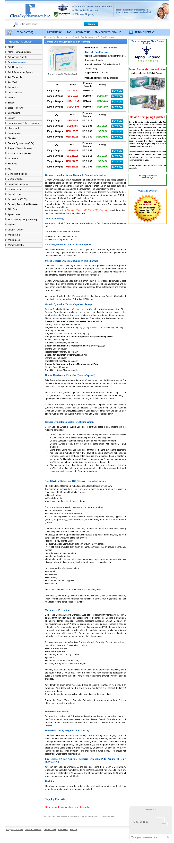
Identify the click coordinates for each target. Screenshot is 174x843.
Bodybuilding (14, 113)
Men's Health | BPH (17, 174)
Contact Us (63, 830)
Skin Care (12, 209)
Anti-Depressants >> (62, 37)
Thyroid (11, 224)
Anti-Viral (12, 82)
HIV (9, 168)
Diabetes (12, 138)
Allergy (11, 47)
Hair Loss (12, 163)
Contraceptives (15, 133)
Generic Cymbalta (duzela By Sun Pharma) (93, 37)
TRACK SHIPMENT (144, 32)
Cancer (11, 118)
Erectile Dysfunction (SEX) (21, 143)
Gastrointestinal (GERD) (19, 153)
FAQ (69, 32)
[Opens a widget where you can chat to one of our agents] (151, 823)
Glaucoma (13, 158)
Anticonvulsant (15, 92)
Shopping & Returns (14, 830)
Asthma (11, 97)
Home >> (48, 37)
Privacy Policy (50, 830)
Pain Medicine (15, 194)
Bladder (11, 102)
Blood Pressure (15, 108)
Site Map (73, 830)
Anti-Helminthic (15, 67)
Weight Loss (14, 240)
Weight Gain (14, 235)
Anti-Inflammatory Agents (20, 72)
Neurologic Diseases (18, 184)
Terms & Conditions (33, 830)
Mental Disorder (15, 179)
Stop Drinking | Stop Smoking (22, 219)
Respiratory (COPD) (17, 199)
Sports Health (14, 214)
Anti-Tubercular (15, 77)
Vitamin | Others (16, 229)
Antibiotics (13, 87)
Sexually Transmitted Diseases (23, 204)
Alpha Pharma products (19, 52)
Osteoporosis (14, 189)
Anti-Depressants (16, 62)
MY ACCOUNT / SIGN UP (108, 32)
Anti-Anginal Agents (17, 57)
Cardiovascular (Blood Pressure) (23, 123)
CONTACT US (83, 32)
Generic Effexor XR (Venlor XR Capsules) (88, 210)
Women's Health (16, 245)
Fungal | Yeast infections (20, 148)
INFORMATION (54, 32)
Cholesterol (13, 128)
